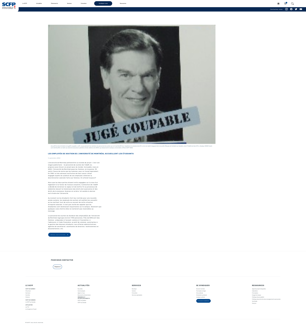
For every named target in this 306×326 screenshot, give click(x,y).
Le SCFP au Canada (30, 302)
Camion (134, 291)
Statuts (28, 297)
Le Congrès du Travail (31, 309)
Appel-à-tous (81, 293)
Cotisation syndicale (201, 295)
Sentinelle (254, 301)
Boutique (134, 289)
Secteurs (28, 293)
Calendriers (255, 291)
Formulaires (255, 293)
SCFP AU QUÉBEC (30, 289)
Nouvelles (80, 289)
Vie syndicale (199, 293)
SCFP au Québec (82, 300)
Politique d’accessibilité (258, 297)
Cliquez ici (57, 266)
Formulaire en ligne (201, 291)
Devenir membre (200, 289)
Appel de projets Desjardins (259, 289)
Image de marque (256, 295)
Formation (134, 293)
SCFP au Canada (82, 302)
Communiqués (81, 291)
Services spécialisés (137, 295)
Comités (28, 295)
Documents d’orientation (84, 295)
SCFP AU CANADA (30, 300)
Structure (28, 291)
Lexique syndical (200, 297)
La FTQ (27, 307)
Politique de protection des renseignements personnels (266, 299)
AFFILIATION (29, 305)
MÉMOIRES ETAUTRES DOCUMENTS (84, 298)
